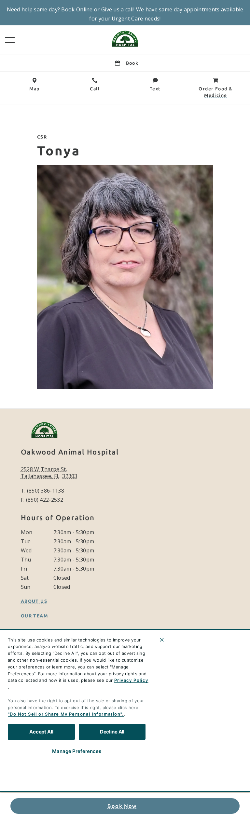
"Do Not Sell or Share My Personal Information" (65, 714)
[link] (125, 38)
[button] (10, 40)
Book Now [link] (121, 806)
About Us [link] (34, 601)
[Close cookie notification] (162, 640)
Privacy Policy (131, 680)
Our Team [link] (34, 615)
